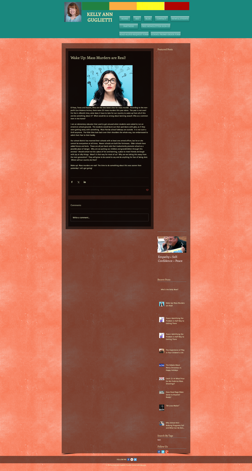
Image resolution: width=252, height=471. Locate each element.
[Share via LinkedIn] (84, 182)
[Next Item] (182, 245)
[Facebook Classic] (159, 451)
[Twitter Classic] (162, 451)
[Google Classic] (166, 451)
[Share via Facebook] (72, 182)
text (159, 440)
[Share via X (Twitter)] (78, 182)
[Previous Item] (162, 245)
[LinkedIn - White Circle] (131, 459)
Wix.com (143, 465)
